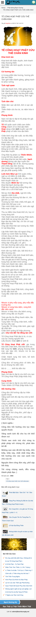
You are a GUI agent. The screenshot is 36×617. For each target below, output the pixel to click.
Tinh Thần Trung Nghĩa (12, 576)
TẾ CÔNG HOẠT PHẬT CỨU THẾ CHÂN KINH (17, 481)
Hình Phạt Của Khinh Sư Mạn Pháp (16, 579)
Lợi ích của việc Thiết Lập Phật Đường (17, 583)
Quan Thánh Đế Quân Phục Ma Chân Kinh (18, 586)
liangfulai (7, 23)
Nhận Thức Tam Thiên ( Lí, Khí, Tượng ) (17, 567)
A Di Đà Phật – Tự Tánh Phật (14, 564)
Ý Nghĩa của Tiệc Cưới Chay (14, 595)
